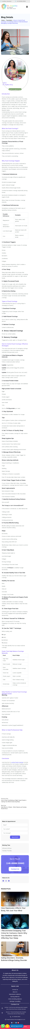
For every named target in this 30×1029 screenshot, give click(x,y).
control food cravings (17, 762)
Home (3, 20)
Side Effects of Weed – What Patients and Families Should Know (14, 807)
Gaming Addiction (15, 996)
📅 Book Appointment (16, 1026)
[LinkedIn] (9, 881)
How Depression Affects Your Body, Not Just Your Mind (13, 909)
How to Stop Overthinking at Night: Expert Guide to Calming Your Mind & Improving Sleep (13, 801)
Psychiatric (9, 20)
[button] (27, 6)
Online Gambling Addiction (15, 999)
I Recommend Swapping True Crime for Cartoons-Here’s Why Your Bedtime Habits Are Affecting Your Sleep (14, 934)
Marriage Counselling (15, 1001)
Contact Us (15, 989)
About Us (15, 992)
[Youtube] (18, 1022)
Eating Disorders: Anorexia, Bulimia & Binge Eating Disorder (14, 959)
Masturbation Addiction (15, 994)
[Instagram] (6, 881)
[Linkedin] (16, 1022)
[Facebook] (3, 881)
